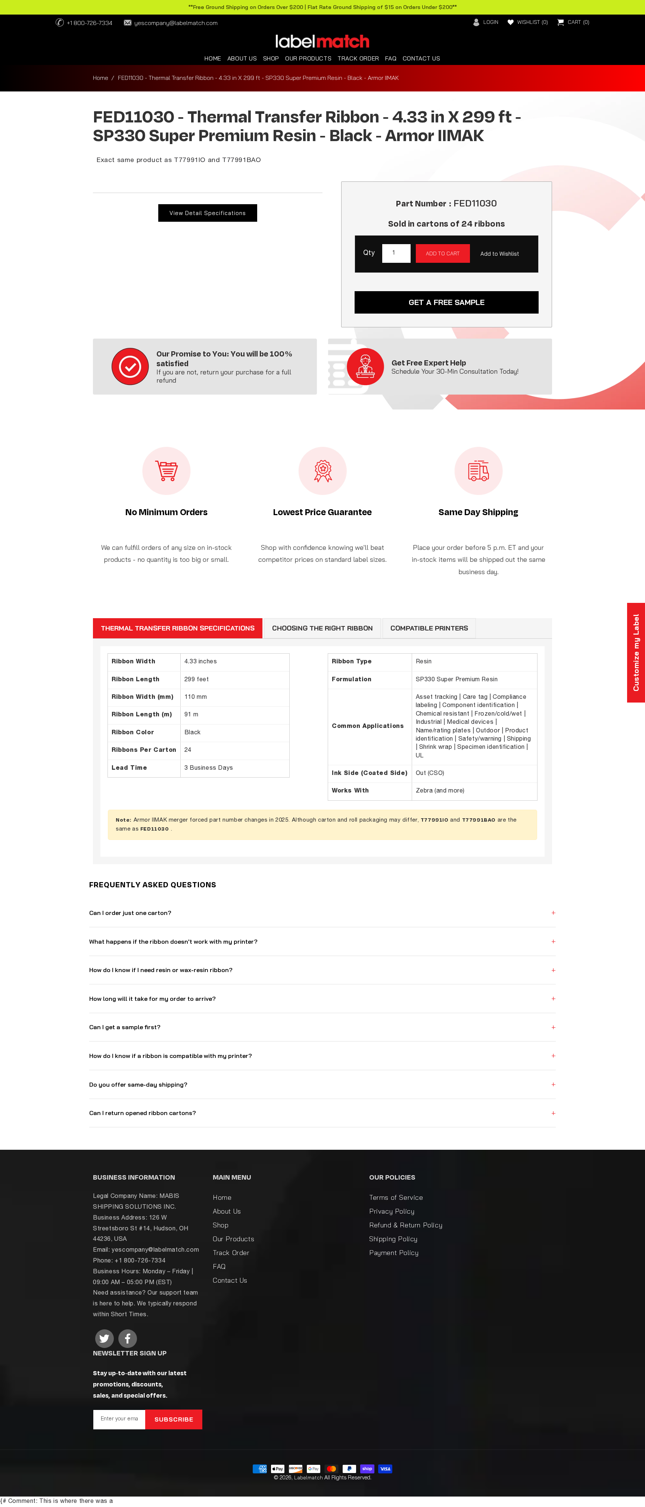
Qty (369, 253)
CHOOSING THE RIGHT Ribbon (322, 628)
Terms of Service (396, 1197)
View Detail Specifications (207, 213)
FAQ (219, 1266)
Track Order (231, 1252)
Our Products (233, 1238)
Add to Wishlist (499, 253)
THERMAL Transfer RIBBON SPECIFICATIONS (178, 628)
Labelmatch (308, 1477)
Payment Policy (393, 1252)
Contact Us (230, 1280)
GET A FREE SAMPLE (446, 302)
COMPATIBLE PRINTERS (429, 628)
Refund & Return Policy (405, 1225)
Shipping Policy (393, 1238)
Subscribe (174, 1419)
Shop (220, 1225)
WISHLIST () (532, 22)
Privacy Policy (391, 1211)
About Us (227, 1211)
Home (100, 77)
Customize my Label (636, 652)
